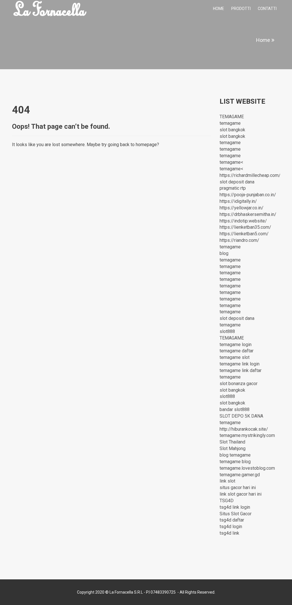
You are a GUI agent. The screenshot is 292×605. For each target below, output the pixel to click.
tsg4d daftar (232, 520)
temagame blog (235, 461)
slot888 (227, 331)
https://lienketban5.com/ (244, 233)
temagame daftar (237, 350)
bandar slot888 (235, 409)
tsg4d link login (235, 507)
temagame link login (239, 364)
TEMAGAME (232, 116)
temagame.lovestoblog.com (247, 468)
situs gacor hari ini (238, 487)
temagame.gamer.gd (240, 474)
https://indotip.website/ (243, 221)
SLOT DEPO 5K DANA (241, 416)
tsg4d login (231, 526)
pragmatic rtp (233, 188)
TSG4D (227, 500)
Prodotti (241, 8)
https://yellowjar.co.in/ (241, 207)
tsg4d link (229, 533)
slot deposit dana (237, 182)
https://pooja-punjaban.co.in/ (248, 194)
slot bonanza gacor (238, 383)
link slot (227, 481)
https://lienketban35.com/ (245, 227)
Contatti (267, 8)
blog (224, 253)
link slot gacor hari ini (240, 494)
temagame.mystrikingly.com (247, 435)
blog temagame (235, 455)
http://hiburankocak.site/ (244, 429)
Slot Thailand (232, 442)
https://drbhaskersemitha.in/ (248, 214)
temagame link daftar (240, 370)
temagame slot (235, 357)
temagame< (231, 162)
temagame (230, 123)
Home (218, 8)
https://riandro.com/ (239, 240)
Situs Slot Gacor (236, 513)
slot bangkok (232, 129)
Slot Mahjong (233, 448)
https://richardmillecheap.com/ (250, 175)
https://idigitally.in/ (238, 201)
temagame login (236, 344)
